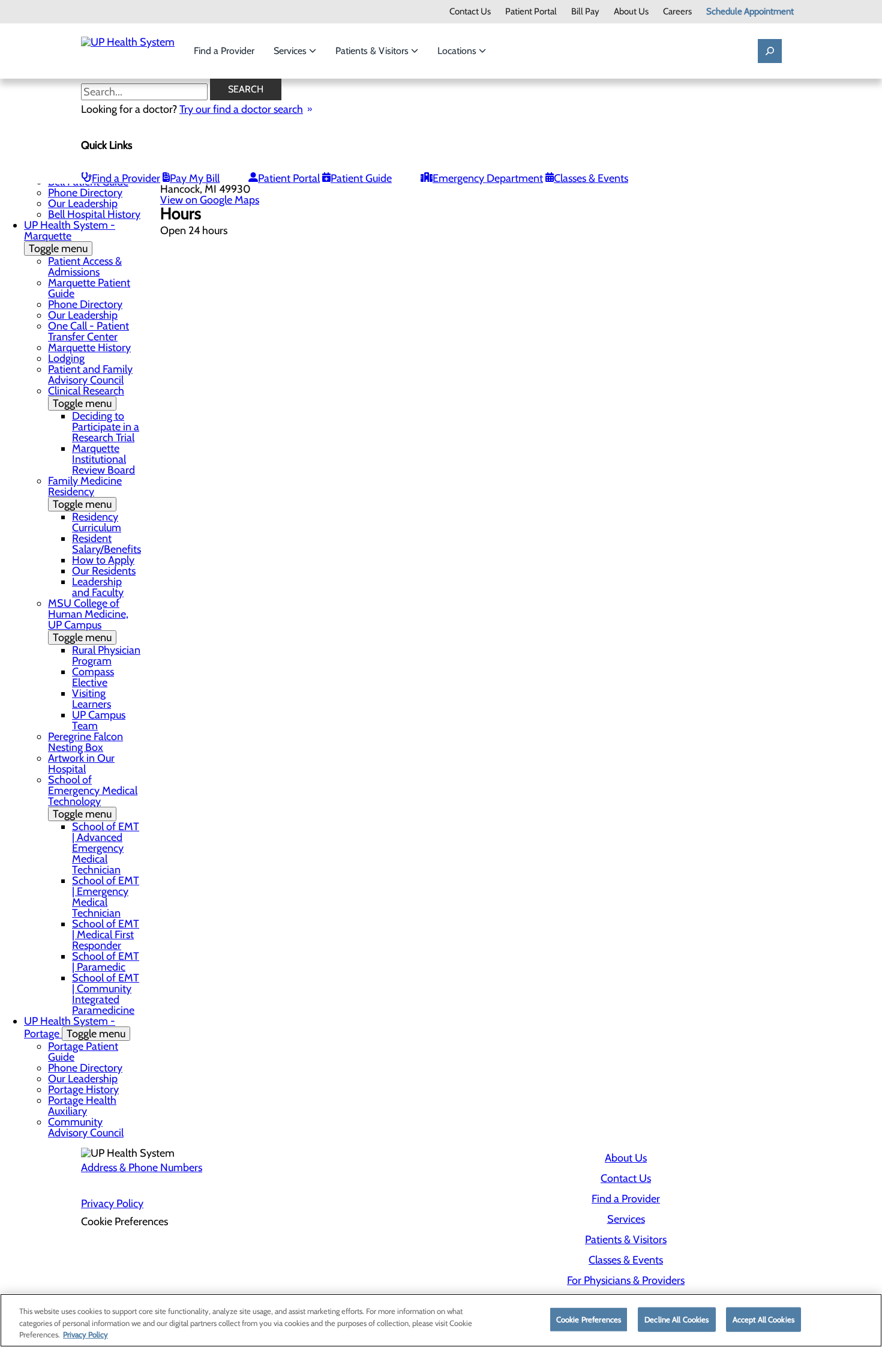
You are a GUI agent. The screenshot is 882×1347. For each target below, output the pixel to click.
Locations (458, 50)
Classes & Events (591, 178)
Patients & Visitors (373, 50)
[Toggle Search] (770, 51)
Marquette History (89, 347)
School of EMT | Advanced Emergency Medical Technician (105, 848)
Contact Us (470, 11)
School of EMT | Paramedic (105, 962)
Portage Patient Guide (83, 1052)
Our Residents (104, 570)
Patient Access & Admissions (85, 267)
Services (291, 50)
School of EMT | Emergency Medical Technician (105, 897)
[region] (441, 1320)
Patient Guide (361, 178)
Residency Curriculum (96, 522)
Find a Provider (224, 50)
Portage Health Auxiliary (82, 1106)
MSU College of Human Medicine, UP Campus (88, 620)
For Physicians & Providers (626, 1280)
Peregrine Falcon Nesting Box (85, 742)
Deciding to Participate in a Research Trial (105, 426)
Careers (677, 11)
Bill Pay (585, 11)
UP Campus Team (98, 720)
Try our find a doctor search (241, 109)
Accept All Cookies (763, 1319)
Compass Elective (93, 677)
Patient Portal (531, 11)
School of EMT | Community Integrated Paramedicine (105, 994)
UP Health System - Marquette (69, 236)
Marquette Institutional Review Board (103, 459)
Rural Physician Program (106, 655)
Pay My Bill (195, 178)
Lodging (66, 358)
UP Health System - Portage (74, 1027)
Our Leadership (83, 203)
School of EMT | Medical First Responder (105, 934)
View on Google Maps (209, 199)
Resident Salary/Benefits (106, 544)
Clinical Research (86, 397)
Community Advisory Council (86, 1127)
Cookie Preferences (588, 1319)
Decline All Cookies (676, 1319)
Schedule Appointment (750, 11)
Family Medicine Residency (85, 492)
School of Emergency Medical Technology (92, 797)
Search (245, 89)
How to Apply (103, 560)
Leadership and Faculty (98, 587)
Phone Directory (85, 192)
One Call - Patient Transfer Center (88, 331)
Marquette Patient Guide (89, 288)
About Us (631, 11)
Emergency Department (488, 178)
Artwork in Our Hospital (81, 764)
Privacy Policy (112, 1203)
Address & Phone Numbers (141, 1167)
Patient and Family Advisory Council (90, 375)
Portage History (83, 1089)
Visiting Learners (91, 699)
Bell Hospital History (94, 214)
